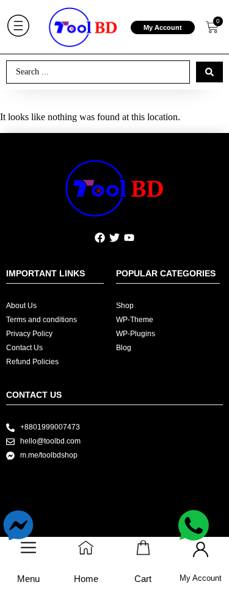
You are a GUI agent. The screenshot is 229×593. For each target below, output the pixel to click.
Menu (28, 578)
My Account (163, 27)
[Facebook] (100, 238)
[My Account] (200, 549)
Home (86, 578)
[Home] (85, 547)
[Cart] (143, 547)
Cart (142, 578)
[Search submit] (209, 72)
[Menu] (28, 547)
